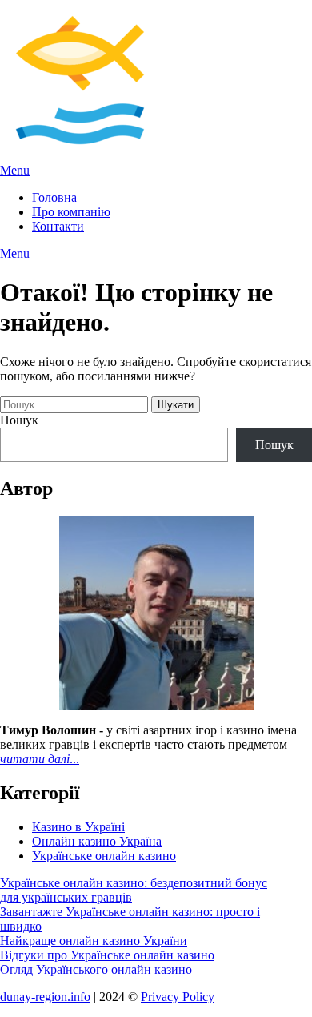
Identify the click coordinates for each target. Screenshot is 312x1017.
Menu (15, 170)
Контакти (58, 226)
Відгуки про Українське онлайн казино (107, 955)
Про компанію (71, 212)
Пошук (19, 420)
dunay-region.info (45, 996)
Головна (54, 197)
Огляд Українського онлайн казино (96, 969)
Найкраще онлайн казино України (93, 940)
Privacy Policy (177, 996)
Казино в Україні (78, 827)
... (39, 759)
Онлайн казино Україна (97, 841)
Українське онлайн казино (104, 855)
